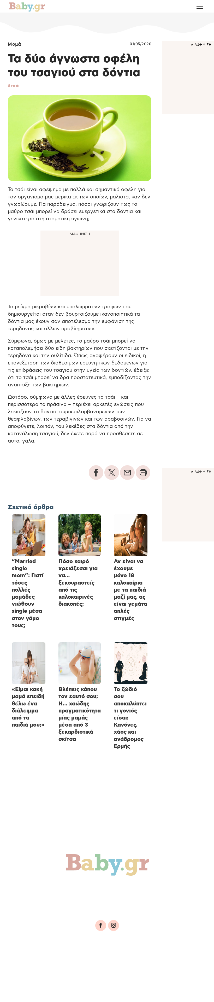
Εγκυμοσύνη (67, 889)
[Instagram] (113, 925)
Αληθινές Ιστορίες (36, 900)
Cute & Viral (85, 900)
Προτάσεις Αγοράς (135, 900)
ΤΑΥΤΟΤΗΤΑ (21, 960)
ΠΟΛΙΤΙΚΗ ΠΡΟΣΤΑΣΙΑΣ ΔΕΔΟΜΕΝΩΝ (103, 960)
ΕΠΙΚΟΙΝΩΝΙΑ (156, 960)
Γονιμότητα (27, 889)
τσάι (15, 86)
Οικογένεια (131, 889)
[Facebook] (100, 925)
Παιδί (100, 889)
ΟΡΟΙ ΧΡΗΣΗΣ (51, 960)
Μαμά (14, 44)
